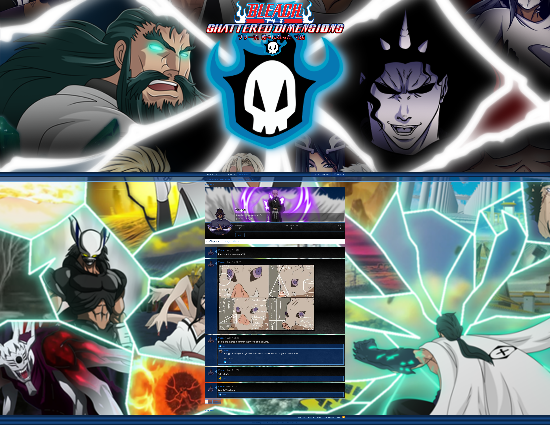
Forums (211, 174)
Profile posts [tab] (212, 241)
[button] (217, 174)
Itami (226, 350)
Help (338, 417)
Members (244, 174)
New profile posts (227, 179)
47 (240, 228)
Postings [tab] (226, 241)
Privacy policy (328, 417)
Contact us (300, 417)
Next (216, 401)
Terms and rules (314, 417)
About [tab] (236, 241)
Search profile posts (246, 179)
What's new (226, 174)
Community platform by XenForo (275, 422)
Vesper (222, 250)
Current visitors (211, 179)
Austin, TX (257, 215)
